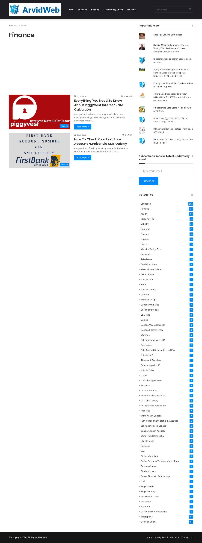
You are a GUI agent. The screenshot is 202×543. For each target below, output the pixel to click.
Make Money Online (113, 9)
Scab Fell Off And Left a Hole (167, 34)
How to (144, 244)
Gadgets (145, 294)
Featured (145, 506)
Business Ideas (148, 466)
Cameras (145, 229)
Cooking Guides (149, 521)
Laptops (145, 239)
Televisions (146, 259)
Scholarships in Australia (153, 431)
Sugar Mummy (148, 491)
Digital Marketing (149, 456)
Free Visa (145, 410)
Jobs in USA (147, 279)
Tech (143, 284)
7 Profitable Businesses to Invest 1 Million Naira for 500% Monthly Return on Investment (172, 97)
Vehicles (145, 224)
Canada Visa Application (153, 325)
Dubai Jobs (146, 345)
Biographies (147, 516)
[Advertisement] (70, 67)
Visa (143, 451)
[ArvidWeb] (35, 9)
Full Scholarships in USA (153, 340)
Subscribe (148, 180)
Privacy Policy (161, 537)
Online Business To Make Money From (160, 461)
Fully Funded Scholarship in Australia (159, 421)
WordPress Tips (149, 299)
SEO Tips (145, 315)
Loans (70, 9)
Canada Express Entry (152, 330)
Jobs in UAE (147, 355)
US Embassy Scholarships (154, 511)
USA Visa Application (151, 380)
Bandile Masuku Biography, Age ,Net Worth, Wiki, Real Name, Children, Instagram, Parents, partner (171, 48)
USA (143, 481)
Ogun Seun (81, 96)
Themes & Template (151, 360)
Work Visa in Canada (151, 415)
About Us (174, 537)
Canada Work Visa (150, 304)
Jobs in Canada (148, 289)
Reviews (131, 9)
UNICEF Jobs (147, 441)
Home (14, 25)
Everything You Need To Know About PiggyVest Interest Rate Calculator (98, 105)
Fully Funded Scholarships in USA (158, 350)
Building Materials (150, 309)
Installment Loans (150, 496)
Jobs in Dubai (147, 370)
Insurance (146, 501)
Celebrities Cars (149, 264)
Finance (95, 9)
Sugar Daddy (147, 486)
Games (144, 320)
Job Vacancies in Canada (153, 426)
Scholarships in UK (150, 365)
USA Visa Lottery (149, 400)
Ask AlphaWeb (148, 274)
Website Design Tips (151, 249)
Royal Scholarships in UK (153, 395)
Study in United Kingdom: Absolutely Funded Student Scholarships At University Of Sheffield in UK (171, 72)
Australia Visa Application (153, 405)
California (145, 446)
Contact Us (187, 537)
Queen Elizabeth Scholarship (155, 476)
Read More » (83, 126)
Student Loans (148, 471)
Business (82, 9)
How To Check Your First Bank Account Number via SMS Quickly (100, 141)
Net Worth (146, 254)
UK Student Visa (149, 390)
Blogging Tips (147, 219)
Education (146, 204)
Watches (145, 335)
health (144, 214)
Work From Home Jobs (152, 436)
